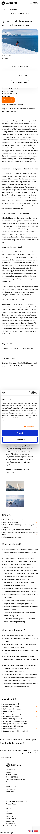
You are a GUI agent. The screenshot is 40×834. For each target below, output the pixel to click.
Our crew (9, 816)
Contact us (10, 782)
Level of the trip (9, 711)
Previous (7, 55)
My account (10, 823)
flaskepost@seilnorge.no (15, 779)
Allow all (20, 433)
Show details (29, 427)
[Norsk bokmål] (36, 830)
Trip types (10, 792)
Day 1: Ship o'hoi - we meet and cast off (17, 520)
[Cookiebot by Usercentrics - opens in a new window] (29, 392)
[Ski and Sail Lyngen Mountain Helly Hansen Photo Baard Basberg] (15, 506)
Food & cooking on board (12, 719)
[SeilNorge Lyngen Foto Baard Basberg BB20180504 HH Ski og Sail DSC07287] (15, 490)
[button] (15, 486)
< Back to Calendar (9, 9)
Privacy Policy (11, 804)
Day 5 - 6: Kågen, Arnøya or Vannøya (17, 530)
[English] (29, 830)
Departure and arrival (11, 704)
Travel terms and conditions (16, 801)
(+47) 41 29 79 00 (12, 777)
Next (6, 58)
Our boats (9, 814)
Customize (19, 439)
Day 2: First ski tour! (10, 522)
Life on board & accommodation (15, 721)
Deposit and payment (11, 706)
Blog (7, 811)
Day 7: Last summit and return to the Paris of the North (20, 533)
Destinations (10, 789)
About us (9, 809)
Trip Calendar (11, 787)
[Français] (33, 830)
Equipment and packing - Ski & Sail (15, 731)
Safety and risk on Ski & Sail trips (15, 724)
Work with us (11, 818)
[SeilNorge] (9, 3)
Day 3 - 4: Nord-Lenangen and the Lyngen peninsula (18, 526)
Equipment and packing (11, 716)
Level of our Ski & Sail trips (13, 726)
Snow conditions (9, 728)
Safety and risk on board (12, 709)
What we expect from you (13, 714)
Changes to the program (12, 537)
